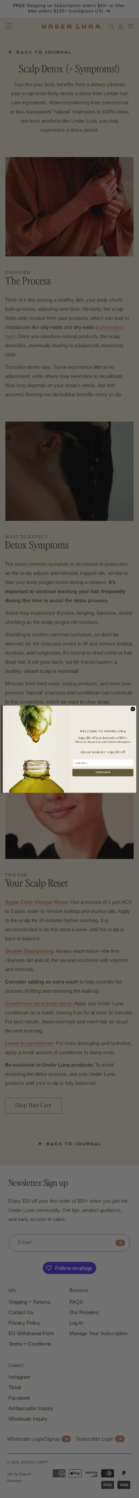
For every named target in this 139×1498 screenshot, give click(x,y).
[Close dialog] (133, 708)
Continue (102, 772)
